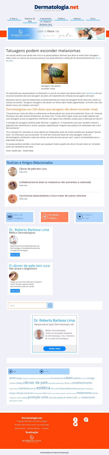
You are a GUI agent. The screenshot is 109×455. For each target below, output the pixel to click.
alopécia (25, 378)
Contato (45, 428)
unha (20, 400)
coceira (12, 383)
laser (44, 393)
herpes (12, 393)
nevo (19, 397)
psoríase (52, 397)
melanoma (90, 93)
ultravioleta (13, 401)
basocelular (41, 378)
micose (95, 393)
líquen (63, 393)
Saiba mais (23, 172)
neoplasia (12, 398)
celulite (83, 378)
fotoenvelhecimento (68, 388)
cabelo (68, 378)
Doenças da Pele (30, 20)
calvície (77, 378)
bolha (48, 378)
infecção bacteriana (25, 393)
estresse (24, 388)
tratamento (88, 397)
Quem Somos (20, 428)
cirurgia (90, 378)
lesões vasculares (53, 393)
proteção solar (38, 397)
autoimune (33, 378)
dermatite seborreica (56, 383)
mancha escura (71, 393)
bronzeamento (56, 378)
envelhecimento (82, 383)
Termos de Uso (34, 428)
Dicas (93, 18)
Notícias (77, 18)
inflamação (38, 393)
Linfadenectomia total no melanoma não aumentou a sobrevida (55, 182)
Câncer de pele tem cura (33, 168)
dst (71, 383)
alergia (19, 378)
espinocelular (13, 389)
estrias (33, 388)
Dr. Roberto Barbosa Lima (46, 23)
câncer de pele (35, 382)
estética (43, 387)
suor (79, 398)
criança (19, 382)
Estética (61, 18)
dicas (66, 383)
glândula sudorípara (85, 388)
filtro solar (55, 388)
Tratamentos (45, 18)
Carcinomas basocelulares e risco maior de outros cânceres (52, 195)
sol (75, 397)
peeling (24, 397)
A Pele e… (14, 18)
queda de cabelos (65, 397)
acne (12, 378)
